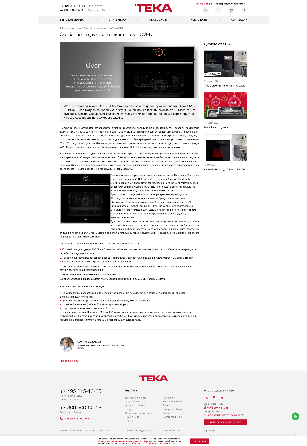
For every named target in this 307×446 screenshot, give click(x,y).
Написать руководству (225, 422)
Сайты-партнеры (172, 417)
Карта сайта (210, 430)
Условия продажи (135, 405)
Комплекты (199, 19)
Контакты (168, 413)
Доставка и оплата (135, 397)
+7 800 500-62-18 (72, 10)
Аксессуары (158, 19)
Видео (166, 405)
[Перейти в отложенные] (205, 10)
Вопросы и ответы (173, 401)
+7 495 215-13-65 (72, 5)
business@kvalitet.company (224, 415)
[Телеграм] (221, 397)
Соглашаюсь (200, 441)
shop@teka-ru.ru (216, 407)
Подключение (132, 401)
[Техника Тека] (153, 8)
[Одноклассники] (213, 397)
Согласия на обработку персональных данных (154, 443)
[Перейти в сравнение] (218, 10)
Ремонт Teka (132, 417)
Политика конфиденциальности (140, 430)
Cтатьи (129, 420)
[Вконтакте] (206, 397)
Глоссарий (168, 397)
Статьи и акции (204, 4)
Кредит (129, 409)
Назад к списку (69, 360)
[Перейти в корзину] (231, 10)
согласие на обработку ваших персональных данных (122, 441)
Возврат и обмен (172, 409)
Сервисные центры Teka (138, 413)
